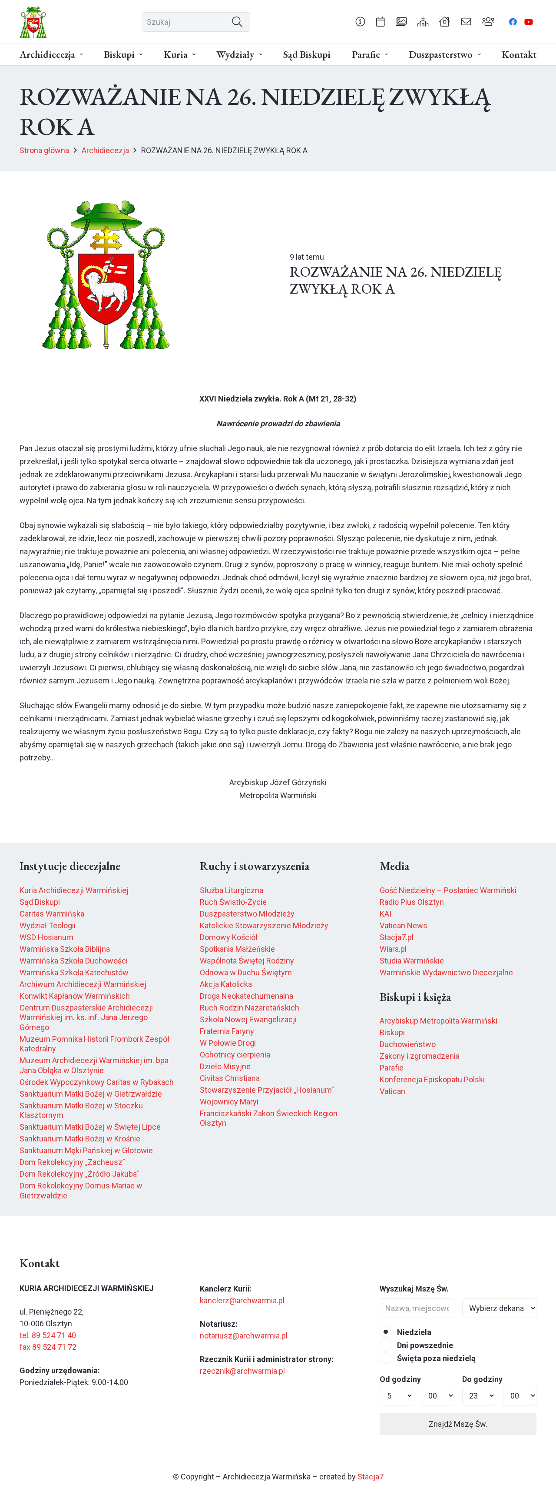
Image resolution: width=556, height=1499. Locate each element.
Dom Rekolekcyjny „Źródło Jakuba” (79, 1173)
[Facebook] (513, 22)
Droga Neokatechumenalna (246, 995)
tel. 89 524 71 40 (48, 1335)
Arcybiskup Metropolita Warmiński (438, 1020)
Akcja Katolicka (226, 984)
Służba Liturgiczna (231, 890)
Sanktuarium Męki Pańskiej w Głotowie (86, 1150)
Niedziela (413, 1332)
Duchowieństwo (408, 1044)
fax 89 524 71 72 (48, 1347)
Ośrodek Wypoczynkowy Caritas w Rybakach (97, 1082)
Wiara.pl (393, 949)
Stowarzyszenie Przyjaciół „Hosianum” (267, 1089)
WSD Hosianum (46, 937)
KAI (385, 913)
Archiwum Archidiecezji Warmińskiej (83, 984)
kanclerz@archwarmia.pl (242, 1300)
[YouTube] (528, 22)
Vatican (392, 1091)
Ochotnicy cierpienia (235, 1054)
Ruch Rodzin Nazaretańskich (249, 1007)
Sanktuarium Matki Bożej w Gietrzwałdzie (91, 1093)
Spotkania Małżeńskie (237, 949)
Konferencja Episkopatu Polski (432, 1079)
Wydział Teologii (48, 925)
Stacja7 (370, 1476)
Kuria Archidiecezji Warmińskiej (74, 890)
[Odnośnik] (360, 21)
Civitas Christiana (230, 1078)
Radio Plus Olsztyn (412, 902)
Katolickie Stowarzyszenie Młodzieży (264, 925)
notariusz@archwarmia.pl (244, 1335)
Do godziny (482, 1379)
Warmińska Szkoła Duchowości (74, 960)
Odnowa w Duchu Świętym (246, 972)
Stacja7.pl (397, 937)
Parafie (392, 1067)
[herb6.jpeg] (33, 22)
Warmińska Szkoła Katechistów (74, 972)
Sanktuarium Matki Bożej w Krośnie (80, 1138)
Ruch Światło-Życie (233, 902)
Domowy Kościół (229, 937)
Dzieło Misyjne (225, 1066)
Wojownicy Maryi (229, 1101)
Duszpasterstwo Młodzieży (247, 913)
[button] (81, 54)
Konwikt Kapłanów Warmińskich (75, 995)
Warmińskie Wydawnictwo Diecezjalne (446, 972)
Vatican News (403, 925)
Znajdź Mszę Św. (458, 1424)
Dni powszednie (424, 1345)
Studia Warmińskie (412, 960)
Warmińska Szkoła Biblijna (65, 949)
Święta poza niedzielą (435, 1358)
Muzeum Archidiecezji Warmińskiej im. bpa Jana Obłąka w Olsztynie (94, 1065)
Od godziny (400, 1379)
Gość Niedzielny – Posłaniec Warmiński (448, 890)
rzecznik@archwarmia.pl (242, 1370)
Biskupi (392, 1032)
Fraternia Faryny (227, 1031)
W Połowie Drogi (228, 1042)
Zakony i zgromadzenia (420, 1056)
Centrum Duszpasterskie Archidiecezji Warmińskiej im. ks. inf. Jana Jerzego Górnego (86, 1017)
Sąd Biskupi (40, 902)
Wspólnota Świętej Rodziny (247, 960)
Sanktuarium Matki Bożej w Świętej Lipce (90, 1126)
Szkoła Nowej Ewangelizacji (248, 1019)
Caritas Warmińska (52, 913)
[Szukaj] (237, 22)
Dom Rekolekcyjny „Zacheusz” (72, 1162)
